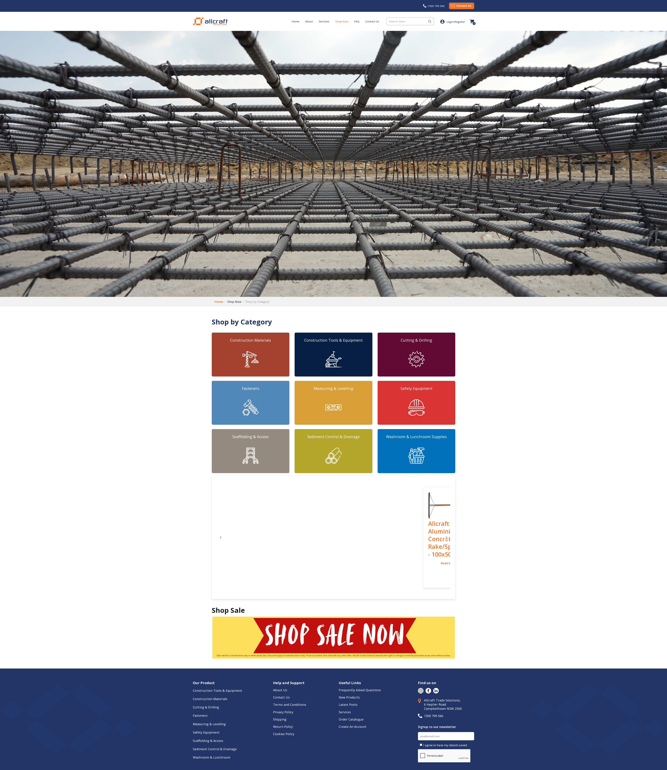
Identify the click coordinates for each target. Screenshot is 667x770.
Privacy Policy (283, 681)
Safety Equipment (417, 388)
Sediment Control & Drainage (333, 436)
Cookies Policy (284, 703)
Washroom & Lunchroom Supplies (416, 436)
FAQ (356, 21)
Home (295, 21)
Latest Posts (348, 674)
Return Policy (283, 696)
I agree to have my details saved (445, 715)
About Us (280, 659)
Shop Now (341, 21)
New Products (349, 667)
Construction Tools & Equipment (333, 340)
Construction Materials (250, 340)
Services (324, 21)
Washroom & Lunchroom (211, 727)
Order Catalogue (351, 689)
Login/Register (455, 21)
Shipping (279, 689)
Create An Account (352, 696)
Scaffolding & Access (250, 436)
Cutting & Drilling (416, 340)
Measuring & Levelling (333, 388)
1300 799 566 (435, 6)
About (309, 21)
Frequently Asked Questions (360, 659)
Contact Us (463, 5)
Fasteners (250, 388)
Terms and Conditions (289, 674)
